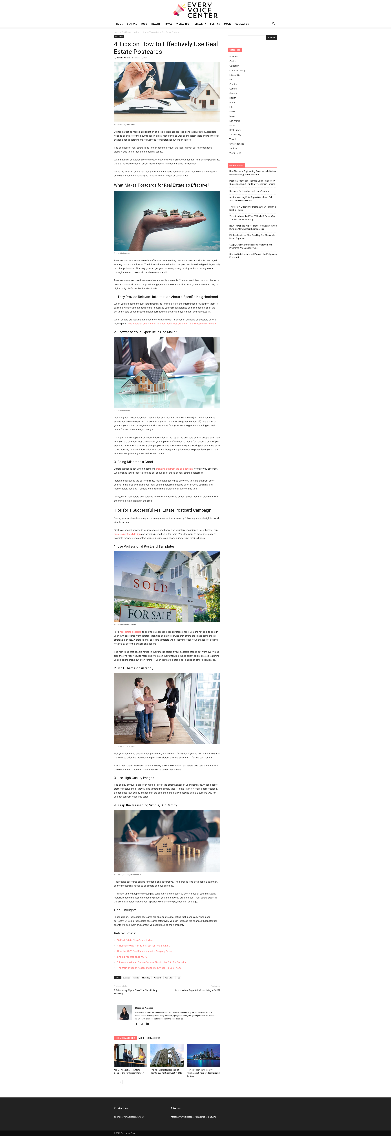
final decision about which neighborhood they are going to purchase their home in (172, 323)
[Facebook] (137, 1024)
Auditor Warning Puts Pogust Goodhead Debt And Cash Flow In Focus (251, 199)
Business (126, 978)
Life (231, 107)
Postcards (157, 978)
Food (144, 23)
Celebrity (200, 23)
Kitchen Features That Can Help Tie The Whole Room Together (252, 237)
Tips (178, 978)
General (132, 23)
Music (232, 116)
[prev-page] (116, 1082)
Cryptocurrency (237, 70)
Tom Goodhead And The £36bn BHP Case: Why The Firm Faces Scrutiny (252, 218)
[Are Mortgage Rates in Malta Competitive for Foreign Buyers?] (130, 1055)
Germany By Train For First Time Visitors (249, 191)
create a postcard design (127, 534)
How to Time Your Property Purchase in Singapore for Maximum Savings (203, 1073)
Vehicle (233, 148)
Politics (215, 23)
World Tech (183, 23)
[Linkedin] (148, 1024)
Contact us (242, 23)
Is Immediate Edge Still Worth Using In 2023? (197, 990)
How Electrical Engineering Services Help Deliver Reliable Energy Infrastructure (252, 173)
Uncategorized (236, 143)
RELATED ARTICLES (125, 1038)
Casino (232, 61)
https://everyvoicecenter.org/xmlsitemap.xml (193, 1116)
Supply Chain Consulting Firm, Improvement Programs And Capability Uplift (250, 246)
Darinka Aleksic (123, 58)
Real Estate (127, 32)
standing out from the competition (174, 468)
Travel (168, 23)
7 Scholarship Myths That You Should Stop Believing (135, 992)
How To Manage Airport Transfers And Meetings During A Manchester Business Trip (253, 227)
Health (155, 23)
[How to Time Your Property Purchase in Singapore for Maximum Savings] (203, 1055)
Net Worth (234, 120)
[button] (273, 24)
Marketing (146, 978)
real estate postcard (130, 631)
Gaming (233, 88)
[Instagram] (143, 1024)
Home (119, 23)
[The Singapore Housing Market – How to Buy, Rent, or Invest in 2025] (167, 1055)
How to (136, 978)
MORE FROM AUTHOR (149, 1038)
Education (234, 74)
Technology (235, 134)
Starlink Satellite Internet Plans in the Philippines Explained (253, 256)
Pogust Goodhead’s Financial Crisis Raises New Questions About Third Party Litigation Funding (252, 182)
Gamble (233, 84)
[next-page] (121, 1082)
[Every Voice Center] (195, 10)
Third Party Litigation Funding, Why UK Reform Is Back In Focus (252, 208)
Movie (227, 23)
